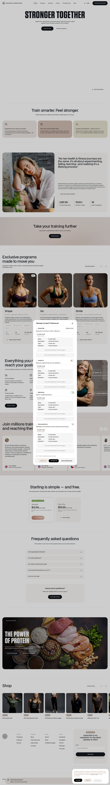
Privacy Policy (94, 774)
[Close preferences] (72, 323)
